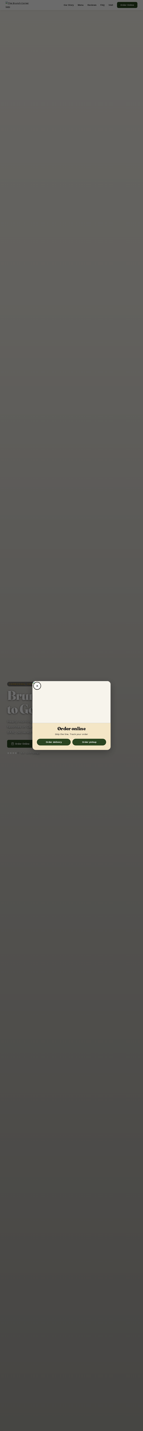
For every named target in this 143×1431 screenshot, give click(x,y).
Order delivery (54, 742)
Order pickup (89, 742)
